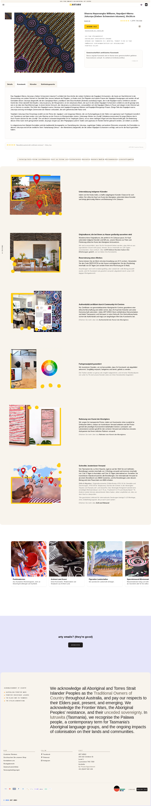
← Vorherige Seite (24, 159)
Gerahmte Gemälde (97, 159)
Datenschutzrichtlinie (11, 767)
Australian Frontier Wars (16, 692)
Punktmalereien (75, 159)
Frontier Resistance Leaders (17, 695)
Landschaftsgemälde (126, 159)
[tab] (10, 84)
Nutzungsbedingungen (12, 770)
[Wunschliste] (141, 5)
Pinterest (46, 757)
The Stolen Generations (15, 701)
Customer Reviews (10, 754)
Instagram (46, 760)
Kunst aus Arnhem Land (60, 159)
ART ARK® (13, 800)
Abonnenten (86, 159)
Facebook (46, 754)
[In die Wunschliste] (139, 26)
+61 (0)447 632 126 (85, 769)
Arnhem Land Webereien (41, 159)
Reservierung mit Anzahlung (94, 31)
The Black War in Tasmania (16, 698)
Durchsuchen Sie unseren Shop (15, 757)
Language (131, 789)
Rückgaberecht (9, 764)
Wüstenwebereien (111, 159)
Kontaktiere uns (9, 760)
